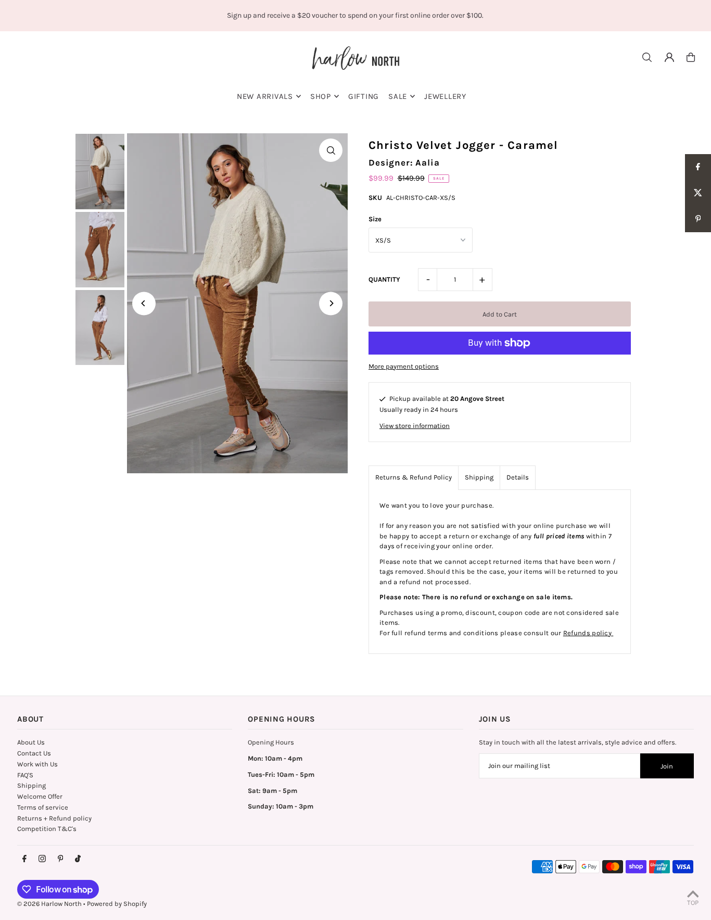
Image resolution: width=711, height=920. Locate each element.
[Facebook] (24, 859)
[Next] (330, 303)
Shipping (479, 477)
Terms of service (42, 807)
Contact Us (34, 753)
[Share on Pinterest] (698, 219)
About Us (31, 742)
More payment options (404, 366)
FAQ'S (25, 775)
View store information (414, 426)
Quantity (384, 279)
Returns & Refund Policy (413, 477)
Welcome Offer (39, 796)
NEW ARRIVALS (265, 96)
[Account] (669, 57)
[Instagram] (42, 859)
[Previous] (144, 303)
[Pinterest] (61, 859)
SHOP (320, 96)
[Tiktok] (78, 859)
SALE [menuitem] (397, 96)
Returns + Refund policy (54, 818)
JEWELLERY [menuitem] (445, 96)
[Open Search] (647, 57)
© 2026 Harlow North (49, 904)
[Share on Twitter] (698, 193)
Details (517, 477)
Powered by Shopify (117, 904)
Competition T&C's (47, 829)
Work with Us (37, 764)
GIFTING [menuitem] (363, 96)
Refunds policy (588, 633)
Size (375, 219)
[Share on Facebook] (698, 167)
